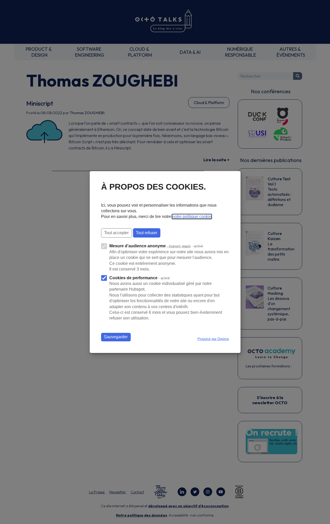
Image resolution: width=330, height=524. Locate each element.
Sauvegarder (116, 337)
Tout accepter (116, 233)
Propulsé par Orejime (213, 339)
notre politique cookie (191, 216)
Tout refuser (146, 233)
